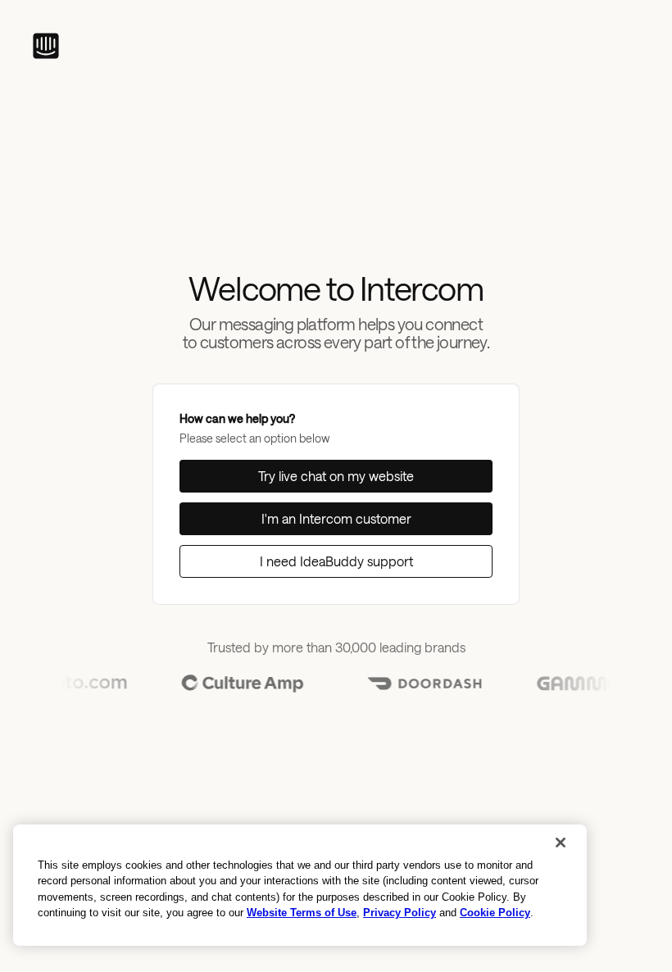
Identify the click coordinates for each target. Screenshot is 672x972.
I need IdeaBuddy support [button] (336, 561)
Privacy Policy (399, 912)
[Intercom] (46, 46)
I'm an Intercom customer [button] (336, 518)
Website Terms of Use (301, 912)
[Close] (561, 842)
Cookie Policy (495, 912)
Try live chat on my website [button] (336, 476)
